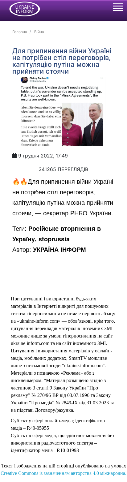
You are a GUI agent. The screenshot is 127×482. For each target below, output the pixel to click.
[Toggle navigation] (117, 8)
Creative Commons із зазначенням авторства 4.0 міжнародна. (63, 473)
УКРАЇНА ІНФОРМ (59, 249)
